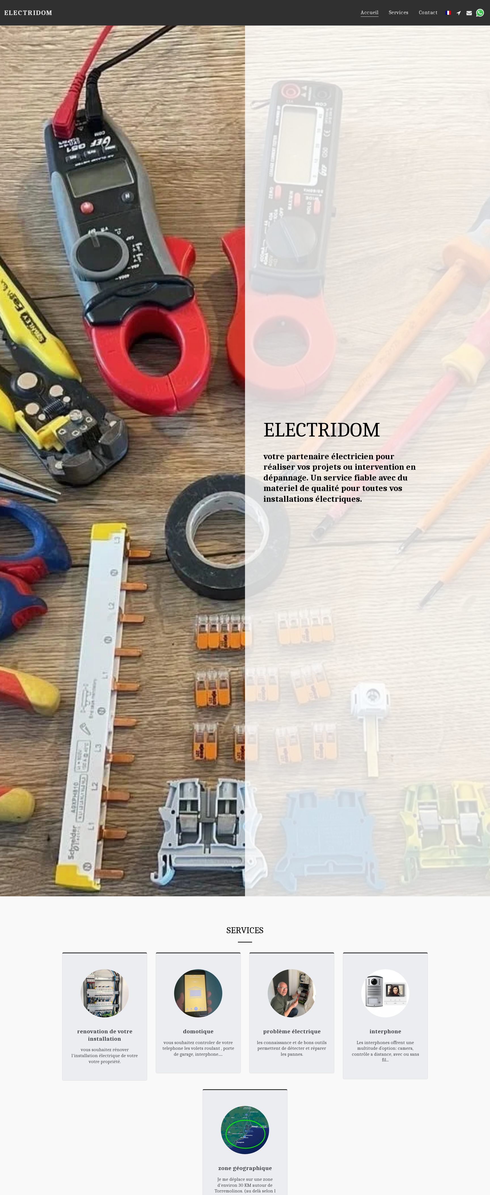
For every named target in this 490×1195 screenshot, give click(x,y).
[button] (459, 13)
